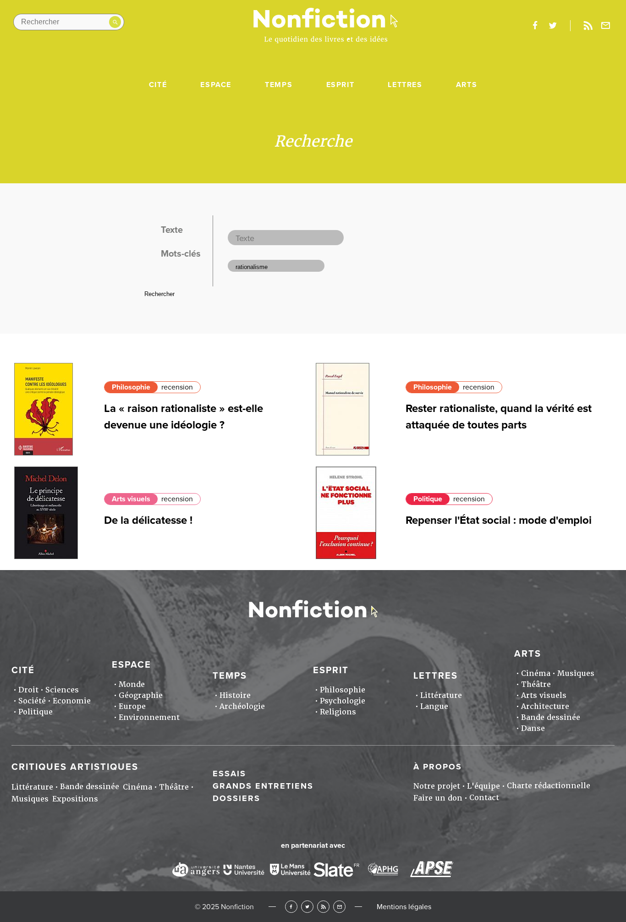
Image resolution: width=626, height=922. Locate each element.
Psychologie (342, 701)
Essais (229, 773)
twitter (552, 25)
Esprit (340, 85)
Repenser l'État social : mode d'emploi (499, 520)
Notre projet (436, 786)
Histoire (235, 695)
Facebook (291, 906)
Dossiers (236, 798)
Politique (427, 499)
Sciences (62, 690)
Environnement (149, 717)
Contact (484, 797)
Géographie (141, 695)
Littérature (441, 695)
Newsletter (606, 25)
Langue (434, 706)
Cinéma (535, 673)
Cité (158, 85)
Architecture (545, 706)
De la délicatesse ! (148, 520)
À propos (437, 767)
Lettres (405, 85)
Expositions (75, 799)
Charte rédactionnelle (548, 785)
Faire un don (437, 798)
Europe (132, 706)
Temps (278, 85)
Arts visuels (131, 499)
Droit (28, 690)
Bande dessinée (550, 717)
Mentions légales (404, 906)
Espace (215, 85)
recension (177, 387)
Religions (338, 712)
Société (32, 701)
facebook (535, 25)
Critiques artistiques (74, 767)
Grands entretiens (263, 786)
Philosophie (131, 387)
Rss (588, 25)
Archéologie (242, 706)
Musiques (575, 673)
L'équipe (483, 786)
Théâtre (536, 684)
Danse (533, 728)
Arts (466, 85)
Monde (132, 684)
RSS (323, 906)
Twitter (307, 906)
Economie (72, 701)
